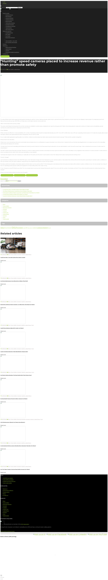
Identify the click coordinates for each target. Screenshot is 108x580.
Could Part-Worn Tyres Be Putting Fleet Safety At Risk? (16, 189)
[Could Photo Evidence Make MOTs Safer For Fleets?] (13, 323)
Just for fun (5, 212)
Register (4, 3)
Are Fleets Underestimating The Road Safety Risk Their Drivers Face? (16, 375)
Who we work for (7, 31)
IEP (26, 227)
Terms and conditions (8, 490)
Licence (35, 227)
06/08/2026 (4, 372)
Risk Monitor (9, 16)
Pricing (4, 44)
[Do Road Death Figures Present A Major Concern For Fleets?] (13, 394)
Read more (3, 260)
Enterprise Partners (10, 37)
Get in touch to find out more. (7, 531)
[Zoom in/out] (3, 577)
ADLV (2, 228)
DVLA (14, 227)
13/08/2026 (4, 325)
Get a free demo (10, 29)
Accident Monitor (10, 24)
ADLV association (25, 524)
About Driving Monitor (11, 47)
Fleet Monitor (9, 21)
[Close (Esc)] (1, 577)
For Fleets (8, 36)
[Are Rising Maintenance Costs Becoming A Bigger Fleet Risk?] (13, 276)
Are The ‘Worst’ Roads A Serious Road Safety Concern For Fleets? (15, 469)
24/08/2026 (4, 254)
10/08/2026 (4, 348)
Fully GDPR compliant (8, 479)
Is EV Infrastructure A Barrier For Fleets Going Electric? (12, 422)
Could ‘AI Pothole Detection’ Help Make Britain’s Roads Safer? (17, 196)
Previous (3, 179)
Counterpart (8, 227)
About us (5, 488)
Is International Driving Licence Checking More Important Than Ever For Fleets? (18, 445)
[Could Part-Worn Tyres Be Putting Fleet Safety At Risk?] (13, 253)
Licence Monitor (9, 18)
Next (6, 179)
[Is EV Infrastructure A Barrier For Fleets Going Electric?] (13, 417)
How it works (6, 13)
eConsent (20, 227)
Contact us (5, 53)
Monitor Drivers (9, 15)
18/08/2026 (4, 301)
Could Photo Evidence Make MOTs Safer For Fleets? (15, 194)
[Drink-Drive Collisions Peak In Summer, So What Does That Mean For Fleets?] (13, 300)
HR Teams (8, 34)
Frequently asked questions (12, 52)
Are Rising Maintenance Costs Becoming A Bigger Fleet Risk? (17, 191)
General (5, 209)
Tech (4, 217)
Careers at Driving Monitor (9, 481)
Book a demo (5, 56)
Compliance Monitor (10, 26)
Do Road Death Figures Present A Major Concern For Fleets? (13, 398)
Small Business (9, 32)
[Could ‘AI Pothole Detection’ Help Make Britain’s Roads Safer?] (13, 347)
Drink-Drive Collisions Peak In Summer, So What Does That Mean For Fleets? (21, 192)
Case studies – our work (11, 40)
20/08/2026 (4, 278)
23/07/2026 (4, 466)
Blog (4, 204)
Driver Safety (11, 69)
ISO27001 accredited (8, 478)
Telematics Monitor (10, 23)
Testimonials (6, 219)
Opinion (5, 215)
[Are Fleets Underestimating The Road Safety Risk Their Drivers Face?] (13, 370)
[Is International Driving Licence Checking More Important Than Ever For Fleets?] (13, 441)
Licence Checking (42, 227)
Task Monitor (9, 28)
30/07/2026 (4, 419)
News (4, 493)
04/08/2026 (4, 395)
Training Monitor (10, 19)
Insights (5, 210)
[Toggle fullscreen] (2, 577)
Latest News (8, 49)
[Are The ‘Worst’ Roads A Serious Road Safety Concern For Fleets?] (13, 464)
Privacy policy (6, 492)
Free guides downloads (11, 42)
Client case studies (7, 483)
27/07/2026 (4, 443)
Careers (7, 50)
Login (4, 1)
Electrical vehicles (7, 207)
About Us (5, 45)
